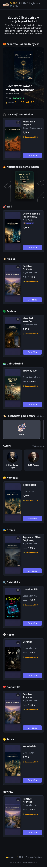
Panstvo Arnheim (28, 267)
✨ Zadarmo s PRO (30, 137)
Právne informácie (34, 857)
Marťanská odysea (29, 123)
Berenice (28, 641)
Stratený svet (30, 370)
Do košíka (32, 155)
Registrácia (34, 3)
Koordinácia (29, 484)
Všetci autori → (38, 446)
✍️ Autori (9, 857)
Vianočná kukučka (28, 320)
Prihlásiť (23, 3)
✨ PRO (13, 3)
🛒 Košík (14, 6)
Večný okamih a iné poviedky (31, 215)
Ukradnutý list (31, 589)
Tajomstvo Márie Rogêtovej (32, 539)
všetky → (40, 416)
